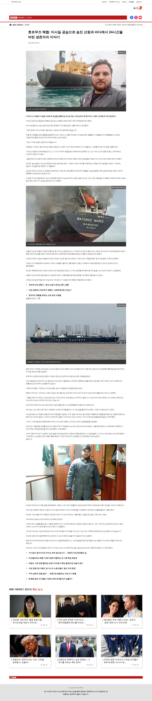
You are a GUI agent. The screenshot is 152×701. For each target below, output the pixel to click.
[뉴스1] (137, 8)
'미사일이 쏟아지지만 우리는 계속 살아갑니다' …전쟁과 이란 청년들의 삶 (57, 553)
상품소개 (139, 2)
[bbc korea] (76, 677)
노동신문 (104, 2)
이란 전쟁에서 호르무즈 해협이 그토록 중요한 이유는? (50, 290)
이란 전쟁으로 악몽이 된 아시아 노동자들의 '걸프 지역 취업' (52, 568)
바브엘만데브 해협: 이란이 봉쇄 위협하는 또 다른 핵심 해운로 (53, 558)
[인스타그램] (136, 18)
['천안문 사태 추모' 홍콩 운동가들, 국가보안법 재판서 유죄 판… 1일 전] (30, 606)
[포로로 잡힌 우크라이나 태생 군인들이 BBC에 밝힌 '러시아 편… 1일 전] (121, 646)
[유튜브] (140, 18)
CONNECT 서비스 (114, 2)
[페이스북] (131, 18)
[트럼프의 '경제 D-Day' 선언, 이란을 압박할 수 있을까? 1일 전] (30, 646)
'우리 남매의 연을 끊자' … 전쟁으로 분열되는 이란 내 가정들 (52, 574)
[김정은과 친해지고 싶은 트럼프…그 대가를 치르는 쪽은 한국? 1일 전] (76, 646)
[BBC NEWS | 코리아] (19, 24)
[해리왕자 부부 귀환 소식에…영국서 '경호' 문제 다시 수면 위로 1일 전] (121, 606)
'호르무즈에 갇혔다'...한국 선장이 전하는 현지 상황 (49, 285)
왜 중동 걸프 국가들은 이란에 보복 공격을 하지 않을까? (50, 579)
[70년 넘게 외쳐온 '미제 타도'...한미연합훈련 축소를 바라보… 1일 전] (76, 606)
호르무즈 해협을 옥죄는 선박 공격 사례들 (45, 295)
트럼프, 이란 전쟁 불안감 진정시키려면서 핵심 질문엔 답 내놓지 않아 (56, 563)
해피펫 (124, 2)
